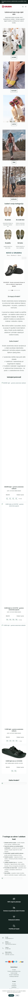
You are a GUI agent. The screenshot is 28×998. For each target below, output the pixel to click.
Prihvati (11, 995)
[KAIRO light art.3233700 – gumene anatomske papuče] (14, 554)
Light (8, 490)
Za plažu (12, 490)
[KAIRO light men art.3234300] (14, 752)
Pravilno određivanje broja (14, 971)
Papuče (16, 763)
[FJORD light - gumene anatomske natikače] (14, 675)
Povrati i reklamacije (14, 974)
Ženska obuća (17, 490)
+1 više (20, 741)
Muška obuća (11, 763)
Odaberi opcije (20, 494)
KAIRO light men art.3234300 (14, 761)
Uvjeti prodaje (14, 973)
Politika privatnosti (14, 976)
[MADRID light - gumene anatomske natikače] (14, 433)
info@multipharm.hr (9, 938)
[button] (25, 258)
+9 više (20, 498)
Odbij (17, 995)
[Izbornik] (25, 6)
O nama (14, 969)
